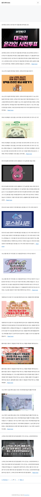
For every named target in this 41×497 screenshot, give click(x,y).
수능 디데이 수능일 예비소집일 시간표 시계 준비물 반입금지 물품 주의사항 (19, 390)
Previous (5, 479)
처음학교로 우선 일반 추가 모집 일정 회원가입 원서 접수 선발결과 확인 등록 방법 (20, 297)
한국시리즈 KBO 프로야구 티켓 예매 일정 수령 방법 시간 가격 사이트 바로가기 (20, 207)
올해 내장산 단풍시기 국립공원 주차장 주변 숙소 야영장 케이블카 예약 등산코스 (20, 343)
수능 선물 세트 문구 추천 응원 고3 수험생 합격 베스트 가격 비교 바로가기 (19, 253)
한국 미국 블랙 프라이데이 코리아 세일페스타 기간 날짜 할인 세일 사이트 (18, 161)
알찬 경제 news (6, 2)
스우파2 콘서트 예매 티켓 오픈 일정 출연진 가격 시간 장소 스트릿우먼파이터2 (20, 436)
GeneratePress (26, 495)
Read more (34, 64)
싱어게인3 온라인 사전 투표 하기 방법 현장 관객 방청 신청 (15, 24)
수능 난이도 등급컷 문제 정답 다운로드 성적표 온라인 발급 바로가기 (17, 71)
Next (22, 479)
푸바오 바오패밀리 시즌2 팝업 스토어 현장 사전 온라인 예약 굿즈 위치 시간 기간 (20, 117)
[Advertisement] (20, 13)
